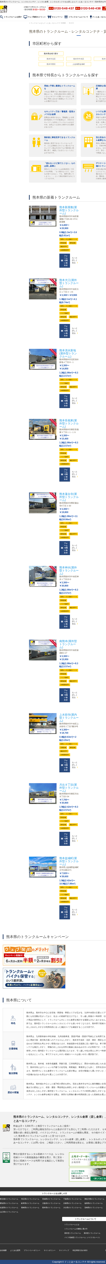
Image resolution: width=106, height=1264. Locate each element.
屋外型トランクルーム (72, 1233)
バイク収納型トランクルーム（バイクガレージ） (82, 1237)
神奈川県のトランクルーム (94, 1199)
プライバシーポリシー (32, 1250)
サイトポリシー (49, 1250)
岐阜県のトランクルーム (30, 1203)
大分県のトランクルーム (72, 1208)
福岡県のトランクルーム (93, 1203)
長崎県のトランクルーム (30, 1208)
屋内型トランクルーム (92, 1233)
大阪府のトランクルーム (51, 1203)
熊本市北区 (51, 59)
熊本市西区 (51, 64)
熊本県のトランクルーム (51, 1208)
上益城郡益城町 (78, 64)
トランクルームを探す (13, 17)
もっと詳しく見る (74, 260)
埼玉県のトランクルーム (30, 1199)
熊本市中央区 (78, 59)
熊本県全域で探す (51, 54)
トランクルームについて (78, 17)
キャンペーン (57, 17)
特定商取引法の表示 (80, 1250)
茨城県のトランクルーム (51, 1199)
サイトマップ (64, 1250)
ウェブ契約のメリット (37, 17)
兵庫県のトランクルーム (72, 1203)
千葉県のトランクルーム (72, 1199)
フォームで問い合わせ (66, 260)
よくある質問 (15, 1250)
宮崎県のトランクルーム (93, 1208)
